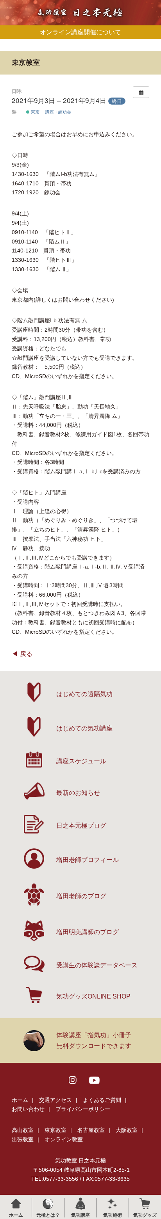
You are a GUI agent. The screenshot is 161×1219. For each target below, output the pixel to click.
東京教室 (55, 1130)
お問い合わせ (28, 1109)
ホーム (20, 1100)
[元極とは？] (48, 1203)
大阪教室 (127, 1130)
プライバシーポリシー (82, 1109)
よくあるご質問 (102, 1100)
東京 (34, 111)
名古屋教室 (91, 1130)
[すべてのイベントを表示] (141, 92)
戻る (26, 653)
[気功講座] (80, 1203)
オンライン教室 (64, 1139)
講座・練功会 (58, 111)
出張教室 (23, 1139)
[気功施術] (112, 1203)
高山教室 (23, 1130)
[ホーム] (16, 1203)
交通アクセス (55, 1100)
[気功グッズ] (145, 1203)
